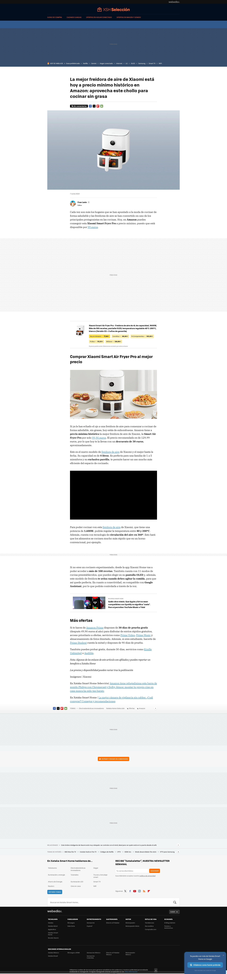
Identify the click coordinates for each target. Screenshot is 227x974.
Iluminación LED (77, 881)
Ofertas (132, 708)
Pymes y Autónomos (168, 927)
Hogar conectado (106, 63)
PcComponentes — (142, 336)
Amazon (142, 708)
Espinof (89, 926)
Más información (131, 971)
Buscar (175, 902)
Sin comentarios (80, 106)
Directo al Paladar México (112, 953)
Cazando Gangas (74, 17)
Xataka (50, 923)
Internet (119, 63)
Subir (172, 912)
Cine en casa (76, 886)
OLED (133, 63)
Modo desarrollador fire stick (146, 852)
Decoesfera (149, 926)
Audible (88, 653)
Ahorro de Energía (55, 881)
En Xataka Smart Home (115, 598)
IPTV (119, 852)
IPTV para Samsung (167, 852)
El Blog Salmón (169, 923)
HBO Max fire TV (70, 852)
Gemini (93, 63)
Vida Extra (71, 926)
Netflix (85, 63)
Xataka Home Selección (113, 9)
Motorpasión (130, 923)
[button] (83, 202)
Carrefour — (120, 336)
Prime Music (143, 635)
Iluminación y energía (56, 875)
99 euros (93, 227)
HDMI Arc (128, 852)
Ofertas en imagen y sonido (129, 17)
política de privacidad (147, 876)
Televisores (52, 868)
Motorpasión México (130, 953)
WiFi (160, 63)
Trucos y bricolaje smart (100, 876)
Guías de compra (54, 17)
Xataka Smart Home (53, 934)
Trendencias (149, 923)
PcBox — (96, 341)
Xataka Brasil (53, 956)
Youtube (135, 891)
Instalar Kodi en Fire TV (88, 852)
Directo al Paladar (112, 923)
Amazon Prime (94, 627)
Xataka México (53, 952)
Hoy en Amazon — (99, 336)
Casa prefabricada (73, 63)
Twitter (94, 106)
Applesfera (52, 929)
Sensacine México (93, 952)
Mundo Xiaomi (53, 938)
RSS (144, 891)
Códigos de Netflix (107, 852)
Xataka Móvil (52, 926)
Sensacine (91, 923)
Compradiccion (150, 929)
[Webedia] (174, 1)
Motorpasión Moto (132, 926)
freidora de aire (110, 451)
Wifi (94, 886)
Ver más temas (55, 892)
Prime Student (78, 642)
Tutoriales (75, 875)
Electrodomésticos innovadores (91, 708)
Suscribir (155, 871)
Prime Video (127, 635)
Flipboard (97, 106)
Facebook (90, 106)
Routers (51, 886)
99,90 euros (99, 437)
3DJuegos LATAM (73, 952)
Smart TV (152, 63)
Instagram (139, 891)
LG (127, 63)
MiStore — (113, 341)
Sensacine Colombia (91, 957)
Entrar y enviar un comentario (114, 759)
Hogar (95, 868)
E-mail (101, 106)
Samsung (141, 63)
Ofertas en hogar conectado (99, 17)
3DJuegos (71, 923)
